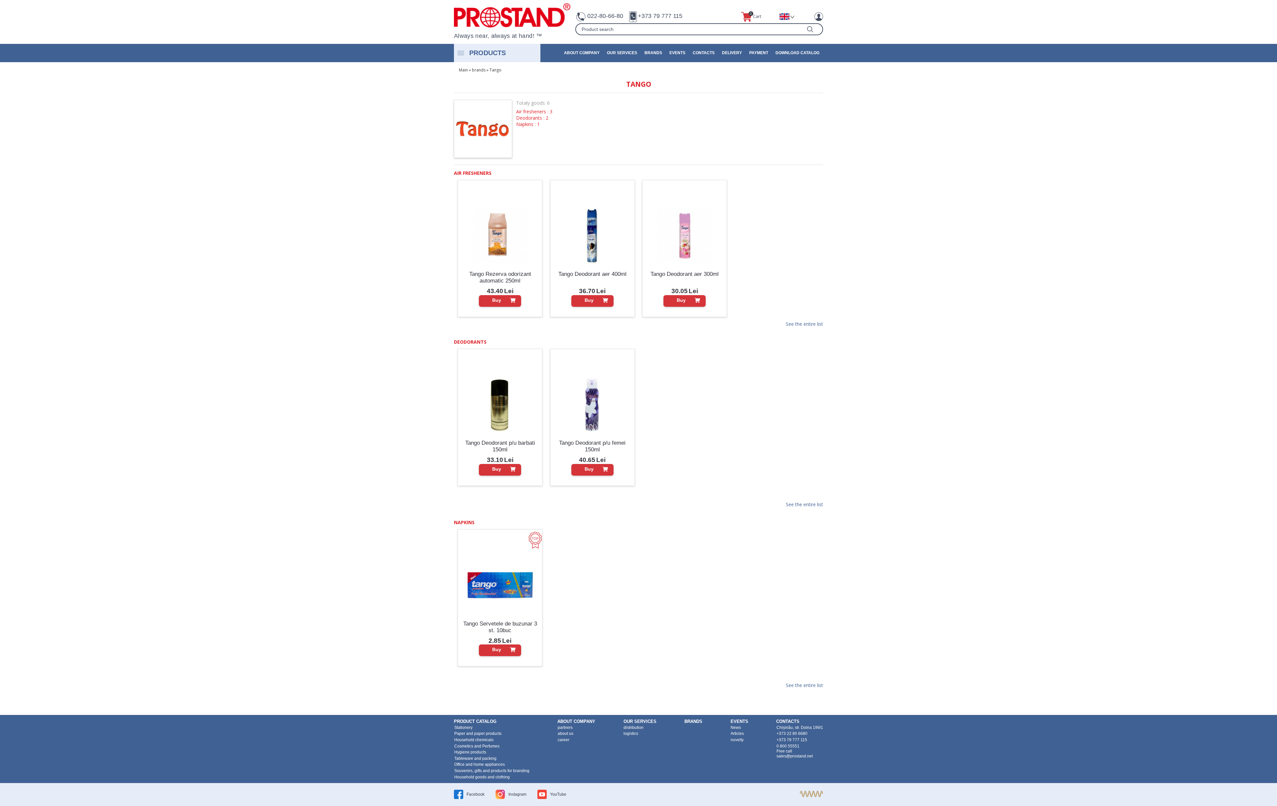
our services (622, 53)
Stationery (463, 727)
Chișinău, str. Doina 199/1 (800, 727)
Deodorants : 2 (532, 118)
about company (582, 53)
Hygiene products (470, 752)
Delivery (732, 53)
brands (653, 53)
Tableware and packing (475, 758)
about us (565, 733)
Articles (737, 733)
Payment (758, 53)
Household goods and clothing (482, 777)
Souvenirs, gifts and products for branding (491, 770)
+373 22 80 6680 (792, 733)
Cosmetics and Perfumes (476, 746)
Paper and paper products (477, 733)
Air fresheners (473, 173)
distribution (633, 727)
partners (565, 727)
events (677, 53)
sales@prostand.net (795, 756)
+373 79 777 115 (660, 16)
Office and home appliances (479, 764)
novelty (737, 740)
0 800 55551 (788, 746)
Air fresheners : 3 (534, 111)
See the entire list (804, 324)
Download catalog (797, 53)
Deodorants (470, 342)
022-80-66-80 (605, 16)
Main (463, 70)
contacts (704, 53)
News (736, 727)
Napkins (464, 522)
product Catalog (475, 721)
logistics (631, 733)
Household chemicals (474, 740)
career (563, 740)
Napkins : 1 (528, 124)
